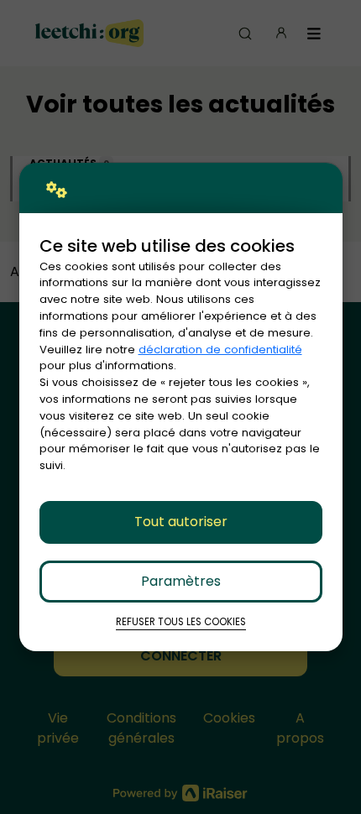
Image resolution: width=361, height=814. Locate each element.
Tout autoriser (181, 521)
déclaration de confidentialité (220, 349)
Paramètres (181, 581)
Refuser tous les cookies (181, 622)
